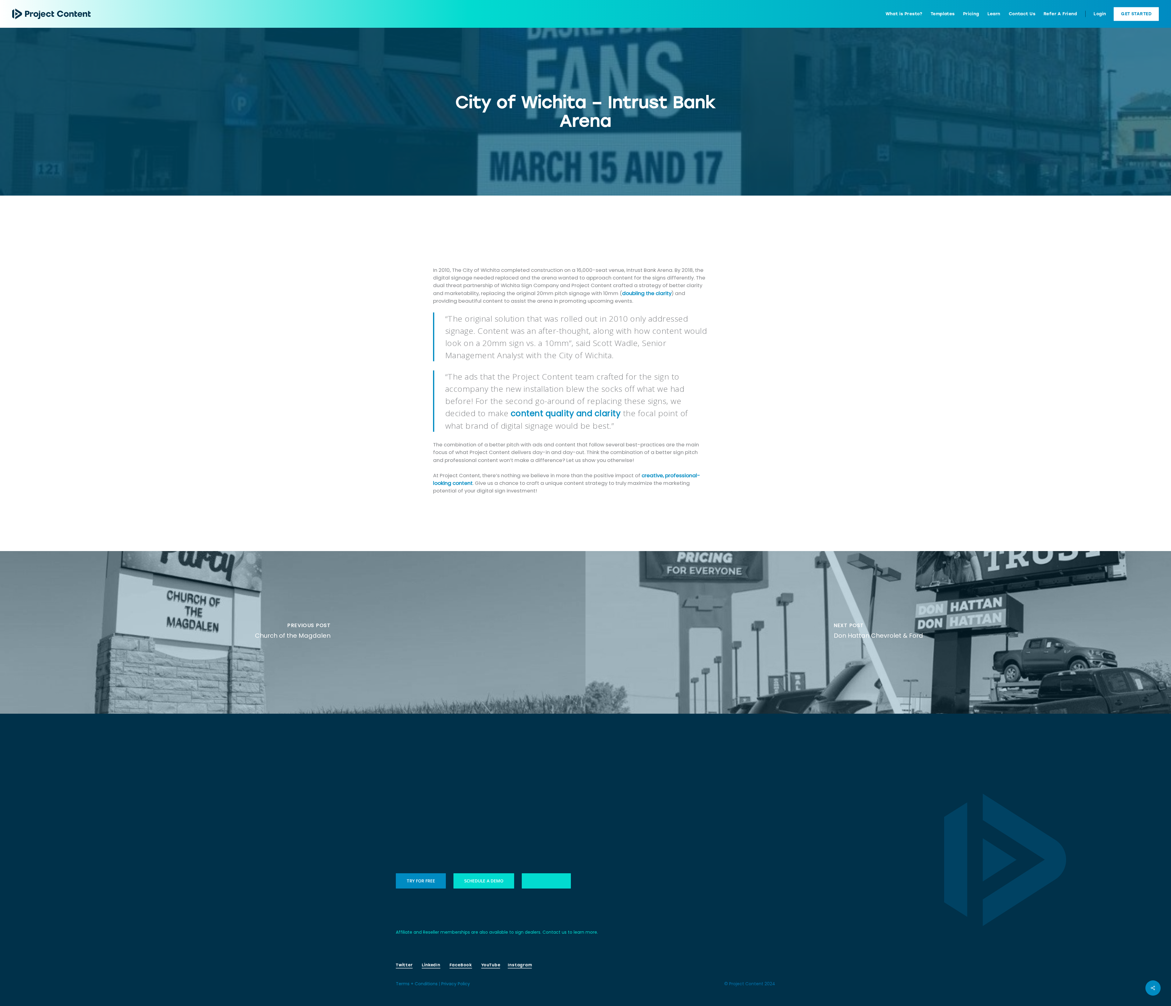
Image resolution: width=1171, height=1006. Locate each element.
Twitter (404, 965)
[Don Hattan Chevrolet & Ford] (878, 632)
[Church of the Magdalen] (293, 632)
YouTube (490, 965)
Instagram (520, 965)
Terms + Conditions (417, 984)
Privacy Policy (455, 984)
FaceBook (460, 965)
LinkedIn (431, 965)
